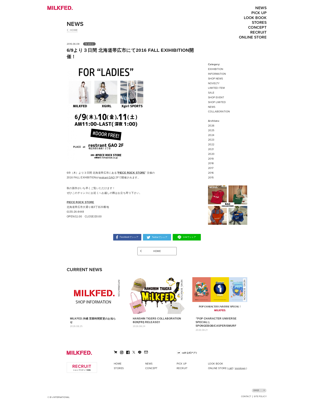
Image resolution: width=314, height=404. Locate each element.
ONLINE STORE (253, 37)
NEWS (261, 8)
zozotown (240, 368)
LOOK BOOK (255, 17)
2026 (211, 125)
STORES (259, 22)
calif (230, 368)
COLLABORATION (219, 111)
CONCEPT (257, 27)
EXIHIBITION (215, 69)
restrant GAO (107, 177)
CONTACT (246, 396)
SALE (211, 92)
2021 (211, 149)
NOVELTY (214, 83)
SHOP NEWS (215, 78)
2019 (211, 158)
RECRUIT (258, 32)
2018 (211, 163)
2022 (211, 144)
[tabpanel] (227, 205)
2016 (211, 172)
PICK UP (259, 12)
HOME (74, 30)
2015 (211, 177)
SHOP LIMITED (217, 102)
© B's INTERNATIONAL (58, 397)
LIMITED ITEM (216, 88)
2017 (211, 168)
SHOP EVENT (216, 97)
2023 (211, 139)
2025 (211, 130)
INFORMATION (217, 74)
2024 (211, 135)
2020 (211, 154)
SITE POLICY (260, 396)
